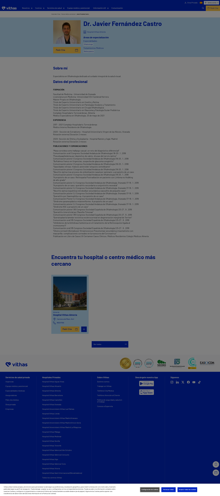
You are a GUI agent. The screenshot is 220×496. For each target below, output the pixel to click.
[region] (110, 490)
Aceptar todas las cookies (187, 489)
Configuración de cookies (149, 489)
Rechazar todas (168, 489)
